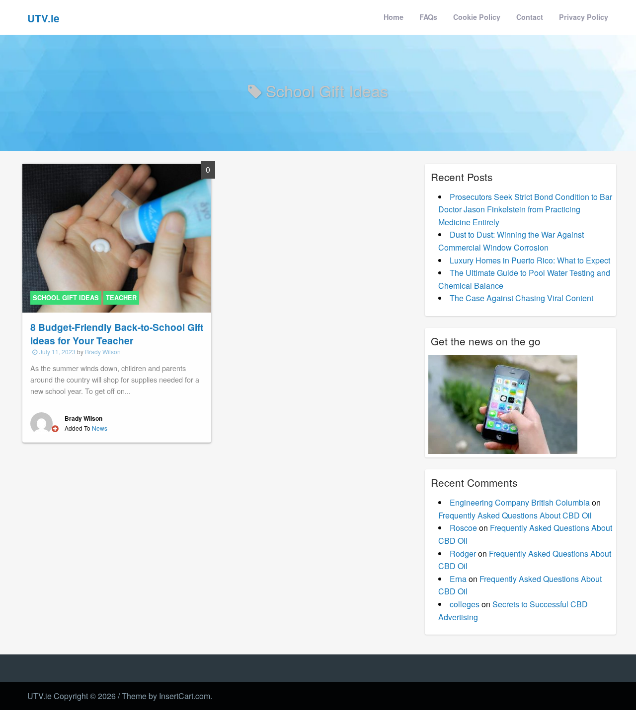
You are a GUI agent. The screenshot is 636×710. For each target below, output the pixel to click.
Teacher (121, 297)
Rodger (463, 553)
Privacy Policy (583, 17)
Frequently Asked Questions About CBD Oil (515, 515)
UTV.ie (43, 18)
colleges (464, 604)
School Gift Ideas (66, 297)
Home (393, 17)
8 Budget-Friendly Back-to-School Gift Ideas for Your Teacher (116, 333)
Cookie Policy (476, 17)
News (99, 428)
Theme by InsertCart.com (166, 696)
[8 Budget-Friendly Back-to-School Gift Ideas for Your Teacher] (116, 237)
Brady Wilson (103, 351)
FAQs (428, 17)
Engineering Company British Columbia (520, 502)
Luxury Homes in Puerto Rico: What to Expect (530, 260)
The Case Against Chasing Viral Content (521, 298)
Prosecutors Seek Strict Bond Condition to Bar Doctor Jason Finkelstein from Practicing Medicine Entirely (525, 209)
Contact (529, 17)
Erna (458, 578)
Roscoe (463, 527)
